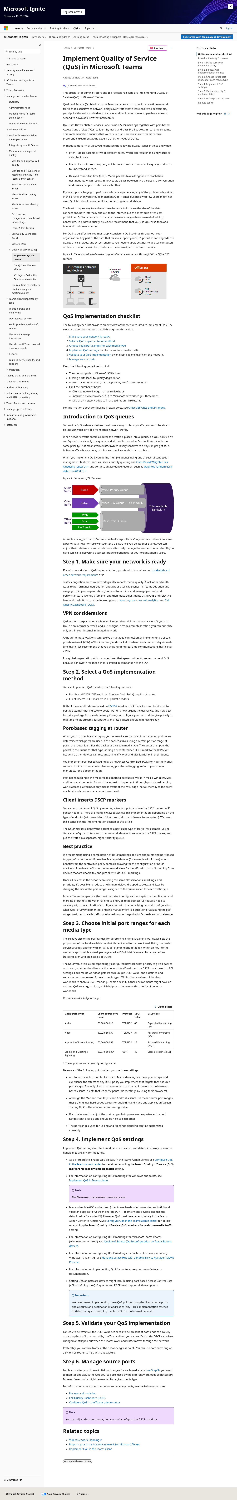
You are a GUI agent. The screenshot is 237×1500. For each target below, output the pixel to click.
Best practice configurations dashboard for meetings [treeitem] (26, 218)
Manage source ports (82, 359)
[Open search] (221, 28)
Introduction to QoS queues (213, 58)
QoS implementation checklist (215, 54)
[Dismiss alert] (230, 6)
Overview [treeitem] (14, 101)
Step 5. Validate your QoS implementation (211, 93)
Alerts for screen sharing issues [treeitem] (25, 206)
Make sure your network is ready (89, 336)
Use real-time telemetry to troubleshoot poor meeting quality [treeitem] (26, 288)
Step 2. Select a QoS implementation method (211, 71)
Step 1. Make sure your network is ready (210, 64)
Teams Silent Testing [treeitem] (23, 227)
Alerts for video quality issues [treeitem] (24, 196)
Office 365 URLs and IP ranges (146, 407)
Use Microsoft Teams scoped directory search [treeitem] (24, 346)
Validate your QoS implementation (90, 354)
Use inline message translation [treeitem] (19, 336)
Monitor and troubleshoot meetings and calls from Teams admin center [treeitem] (26, 174)
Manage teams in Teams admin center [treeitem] (22, 115)
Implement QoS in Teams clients (88, 1180)
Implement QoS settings (84, 350)
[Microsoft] (6, 28)
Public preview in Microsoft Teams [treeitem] (23, 326)
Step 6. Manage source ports (213, 98)
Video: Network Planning (84, 1440)
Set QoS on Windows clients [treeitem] (25, 267)
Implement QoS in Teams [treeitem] (24, 257)
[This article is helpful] (225, 114)
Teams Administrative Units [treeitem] (24, 123)
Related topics (205, 102)
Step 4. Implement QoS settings (210, 86)
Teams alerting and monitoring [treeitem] (19, 310)
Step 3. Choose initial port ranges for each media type (213, 78)
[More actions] (171, 48)
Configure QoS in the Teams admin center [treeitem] (25, 277)
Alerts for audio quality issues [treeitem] (24, 186)
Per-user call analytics (82, 1393)
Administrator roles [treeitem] (19, 107)
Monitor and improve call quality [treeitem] (25, 163)
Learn (67, 47)
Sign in (229, 28)
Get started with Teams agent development (207, 36)
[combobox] (22, 51)
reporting (125, 600)
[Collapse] (40, 45)
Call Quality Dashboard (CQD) (87, 1398)
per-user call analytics (145, 600)
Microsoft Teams (82, 47)
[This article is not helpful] (229, 114)
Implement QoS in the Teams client (90, 1449)
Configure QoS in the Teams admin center (132, 1221)
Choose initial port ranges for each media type (97, 345)
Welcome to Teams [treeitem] (16, 58)
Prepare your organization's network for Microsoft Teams (104, 1444)
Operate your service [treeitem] (20, 318)
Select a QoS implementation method (92, 341)
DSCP (111, 706)
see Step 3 (152, 1370)
